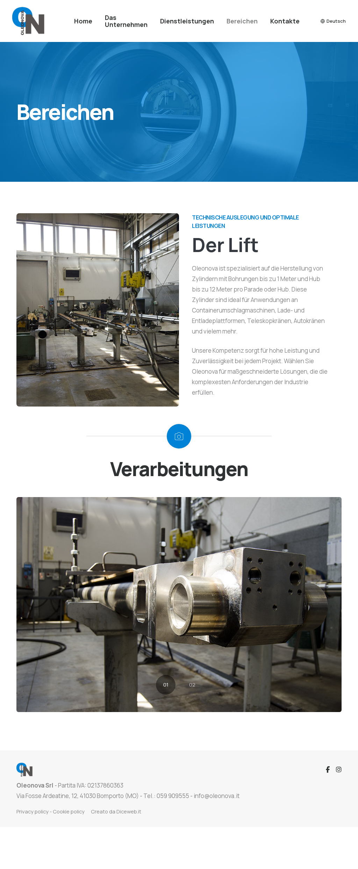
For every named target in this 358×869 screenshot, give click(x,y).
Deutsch (336, 21)
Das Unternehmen (126, 21)
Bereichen (242, 21)
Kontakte (285, 21)
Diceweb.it (128, 811)
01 (166, 684)
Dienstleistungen (187, 21)
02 (192, 684)
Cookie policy (69, 811)
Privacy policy (32, 811)
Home (83, 21)
